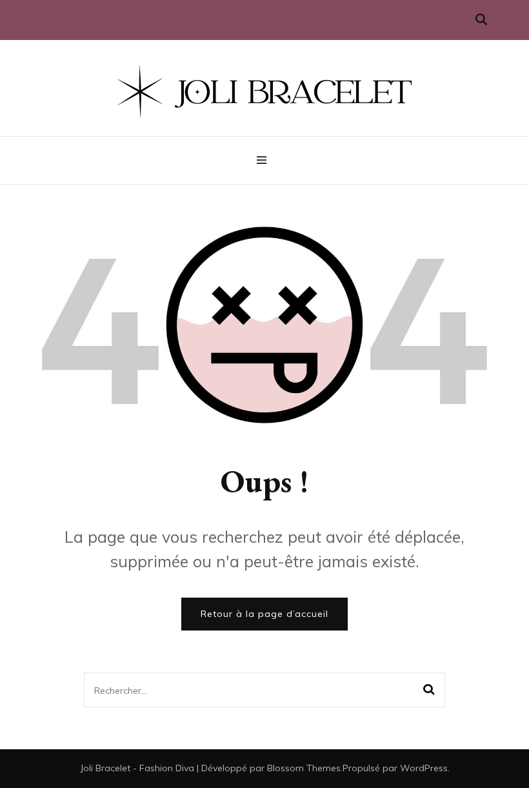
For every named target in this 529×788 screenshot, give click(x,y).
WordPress (424, 768)
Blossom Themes (304, 768)
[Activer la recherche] (481, 20)
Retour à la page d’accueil (264, 614)
